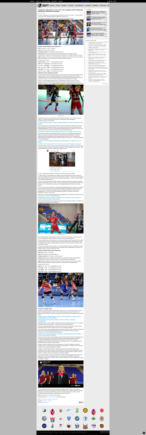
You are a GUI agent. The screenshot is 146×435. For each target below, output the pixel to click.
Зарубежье (95, 5)
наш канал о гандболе (51, 396)
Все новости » (105, 83)
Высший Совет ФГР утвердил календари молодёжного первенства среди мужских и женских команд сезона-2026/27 (97, 58)
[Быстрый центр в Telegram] (111, 1)
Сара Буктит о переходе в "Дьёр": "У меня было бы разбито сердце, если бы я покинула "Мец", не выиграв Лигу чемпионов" (97, 77)
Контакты (61, 432)
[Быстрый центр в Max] (114, 1)
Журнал (60, 1)
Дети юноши (103, 5)
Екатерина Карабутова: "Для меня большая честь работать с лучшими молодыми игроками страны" (98, 43)
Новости (38, 1)
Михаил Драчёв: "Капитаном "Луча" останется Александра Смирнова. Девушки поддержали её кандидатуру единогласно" (98, 50)
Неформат (54, 1)
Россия (58, 5)
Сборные (52, 5)
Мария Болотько (45, 402)
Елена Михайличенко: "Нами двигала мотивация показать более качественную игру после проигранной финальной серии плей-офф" (97, 68)
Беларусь (64, 5)
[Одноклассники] (81, 402)
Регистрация (87, 1)
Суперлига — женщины (47, 400)
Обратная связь (67, 432)
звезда (45, 399)
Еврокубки (88, 5)
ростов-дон (52, 399)
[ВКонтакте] (79, 402)
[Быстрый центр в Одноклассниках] (108, 431)
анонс (41, 399)
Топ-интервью (46, 1)
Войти (82, 1)
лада (48, 399)
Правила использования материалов (79, 432)
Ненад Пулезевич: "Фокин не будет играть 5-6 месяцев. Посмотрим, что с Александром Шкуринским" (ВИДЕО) (97, 45)
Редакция (56, 432)
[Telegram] (82, 402)
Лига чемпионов (79, 5)
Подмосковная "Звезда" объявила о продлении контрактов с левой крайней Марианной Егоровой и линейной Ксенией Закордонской (96, 80)
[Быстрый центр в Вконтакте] (112, 1)
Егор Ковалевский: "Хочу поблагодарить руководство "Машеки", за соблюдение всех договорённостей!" (97, 66)
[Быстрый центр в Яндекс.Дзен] (109, 1)
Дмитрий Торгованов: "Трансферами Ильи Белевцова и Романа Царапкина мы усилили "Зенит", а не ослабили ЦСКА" (97, 55)
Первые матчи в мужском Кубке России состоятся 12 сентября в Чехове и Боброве (97, 47)
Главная (32, 1)
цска (57, 399)
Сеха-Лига (71, 5)
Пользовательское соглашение (46, 432)
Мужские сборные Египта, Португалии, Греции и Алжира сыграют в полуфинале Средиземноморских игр (97, 60)
